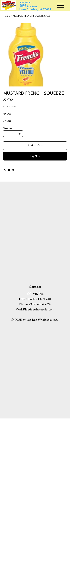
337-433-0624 (25, 4)
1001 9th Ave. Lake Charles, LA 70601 (35, 8)
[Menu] (61, 5)
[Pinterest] (12, 170)
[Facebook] (8, 170)
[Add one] (19, 133)
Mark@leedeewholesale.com (35, 309)
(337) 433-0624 (40, 304)
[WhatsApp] (5, 170)
